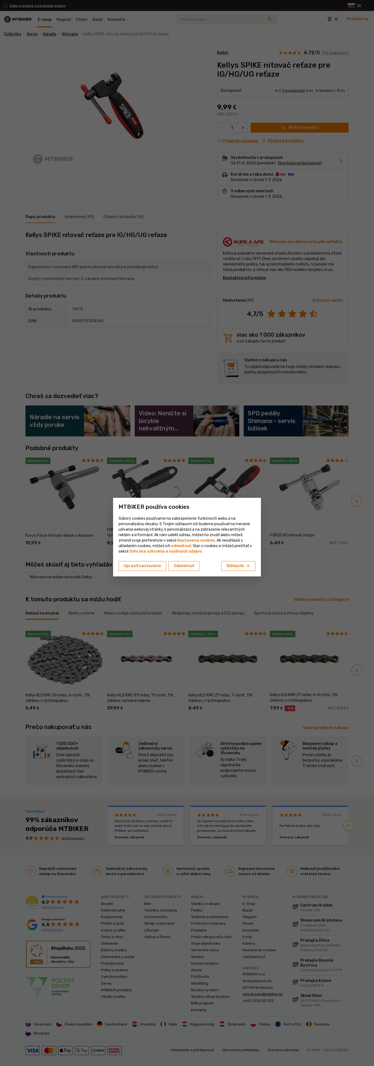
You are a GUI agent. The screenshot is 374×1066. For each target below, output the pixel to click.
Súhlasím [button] (238, 566)
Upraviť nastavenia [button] (142, 566)
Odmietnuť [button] (184, 566)
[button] (181, 546)
